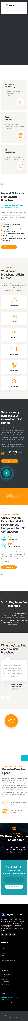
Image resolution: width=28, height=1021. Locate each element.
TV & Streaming (5, 981)
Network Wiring (5, 984)
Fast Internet (4, 979)
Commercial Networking (10, 85)
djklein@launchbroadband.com (9, 997)
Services (3, 953)
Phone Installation (10, 150)
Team (2, 955)
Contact (3, 951)
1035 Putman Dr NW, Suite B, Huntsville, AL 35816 (14, 1002)
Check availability (14, 886)
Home (2, 946)
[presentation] (3, 697)
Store (2, 958)
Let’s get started (9, 461)
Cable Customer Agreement (8, 960)
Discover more (9, 247)
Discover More (9, 567)
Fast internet (8, 118)
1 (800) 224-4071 (5, 999)
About (2, 948)
